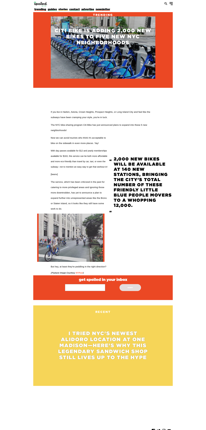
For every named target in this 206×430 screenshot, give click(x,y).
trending (103, 14)
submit (130, 287)
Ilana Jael (86, 60)
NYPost (79, 273)
